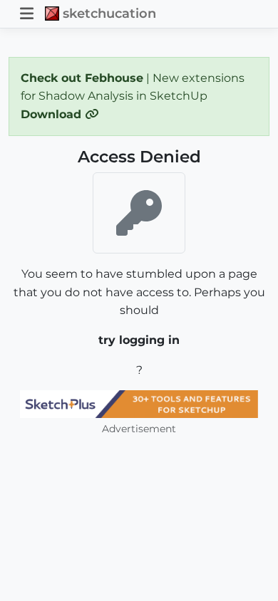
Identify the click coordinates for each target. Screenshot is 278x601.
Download (53, 114)
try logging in (139, 340)
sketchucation (109, 13)
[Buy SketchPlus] (139, 404)
